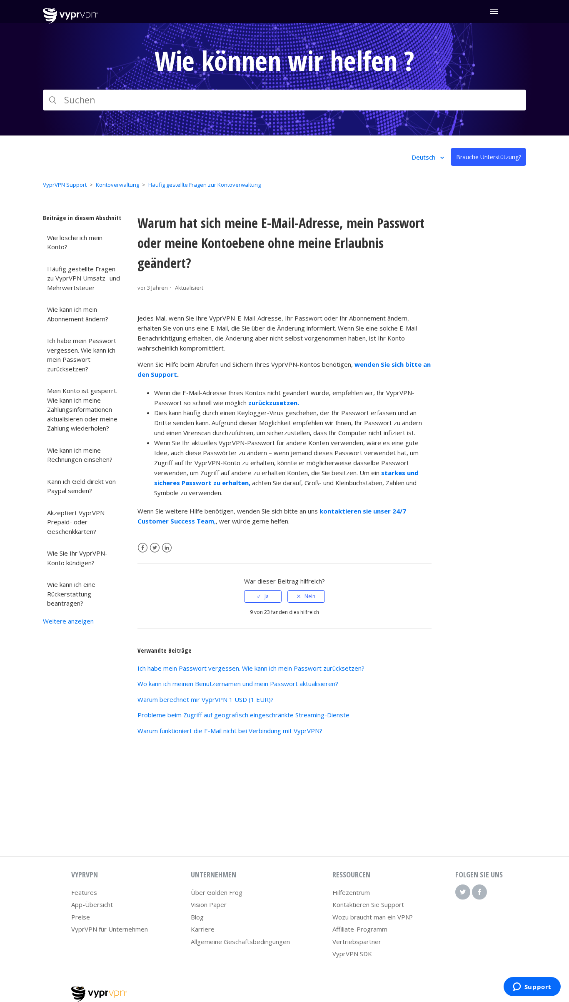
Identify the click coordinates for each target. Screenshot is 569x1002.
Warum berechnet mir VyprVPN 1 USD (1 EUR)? (205, 699)
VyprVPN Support (65, 184)
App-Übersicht (92, 904)
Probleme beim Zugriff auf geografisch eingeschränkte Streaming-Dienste (243, 715)
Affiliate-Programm (359, 929)
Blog (197, 917)
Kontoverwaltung (117, 184)
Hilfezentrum (351, 892)
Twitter (155, 548)
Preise (80, 917)
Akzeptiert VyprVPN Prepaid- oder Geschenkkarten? (76, 522)
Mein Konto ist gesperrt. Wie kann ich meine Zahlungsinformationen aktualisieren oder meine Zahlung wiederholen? (82, 409)
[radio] (263, 596)
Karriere (203, 929)
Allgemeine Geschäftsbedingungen (240, 941)
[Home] (70, 21)
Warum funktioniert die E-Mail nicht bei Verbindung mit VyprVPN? (229, 730)
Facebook (142, 548)
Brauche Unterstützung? (488, 157)
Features (84, 892)
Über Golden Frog (216, 892)
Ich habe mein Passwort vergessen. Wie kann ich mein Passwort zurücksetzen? (81, 354)
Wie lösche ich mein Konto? (74, 242)
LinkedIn (167, 548)
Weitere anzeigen (68, 621)
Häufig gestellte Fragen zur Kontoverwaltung (204, 184)
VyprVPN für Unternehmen (109, 929)
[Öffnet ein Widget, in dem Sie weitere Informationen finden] (532, 987)
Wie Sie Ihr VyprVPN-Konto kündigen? (77, 558)
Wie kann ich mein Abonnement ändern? (77, 314)
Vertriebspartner (356, 941)
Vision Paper (209, 904)
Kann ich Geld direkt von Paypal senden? (81, 486)
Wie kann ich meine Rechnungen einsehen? (79, 455)
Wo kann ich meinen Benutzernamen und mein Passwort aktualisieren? (237, 683)
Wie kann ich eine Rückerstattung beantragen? (71, 593)
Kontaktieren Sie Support (368, 904)
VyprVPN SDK (352, 953)
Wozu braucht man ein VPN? (372, 917)
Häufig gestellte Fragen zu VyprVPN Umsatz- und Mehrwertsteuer (83, 278)
